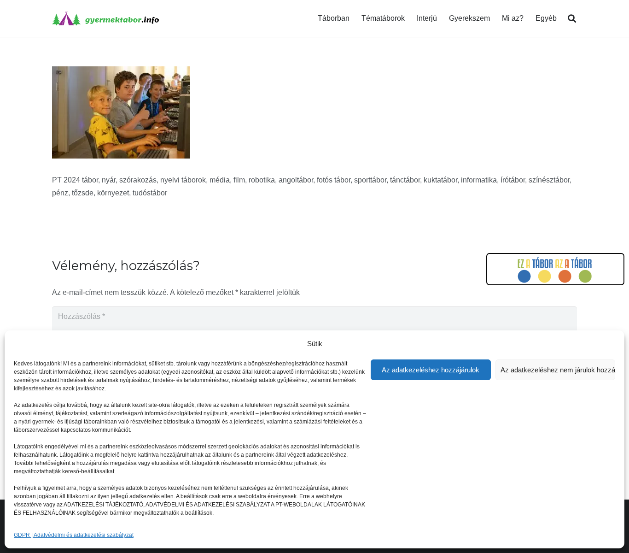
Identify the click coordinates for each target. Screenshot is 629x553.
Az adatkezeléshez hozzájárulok (430, 370)
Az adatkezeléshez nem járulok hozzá (558, 370)
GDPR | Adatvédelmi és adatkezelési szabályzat (74, 535)
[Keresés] (572, 18)
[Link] (105, 18)
